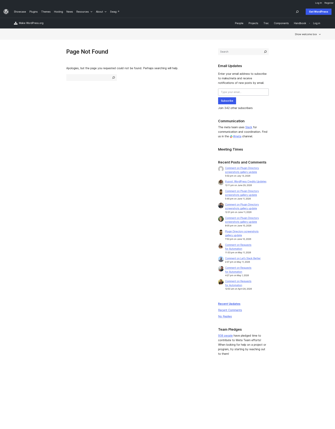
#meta (237, 136)
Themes (80, 384)
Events (204, 384)
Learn (141, 378)
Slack (248, 127)
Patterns (81, 395)
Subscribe (227, 100)
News (17, 384)
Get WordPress (318, 11)
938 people (225, 335)
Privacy (18, 395)
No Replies (225, 316)
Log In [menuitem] (318, 2)
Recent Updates (229, 304)
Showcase (82, 378)
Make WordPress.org (31, 22)
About (17, 378)
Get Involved (207, 378)
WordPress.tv (147, 395)
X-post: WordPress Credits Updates (245, 181)
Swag (205, 395)
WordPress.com (273, 378)
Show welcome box (306, 34)
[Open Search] (297, 12)
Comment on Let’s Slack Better (243, 258)
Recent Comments (230, 310)
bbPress (268, 389)
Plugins (80, 389)
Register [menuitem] (329, 2)
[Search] (265, 51)
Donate (206, 389)
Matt (266, 384)
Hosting (18, 389)
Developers (145, 389)
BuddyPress (270, 395)
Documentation (147, 384)
